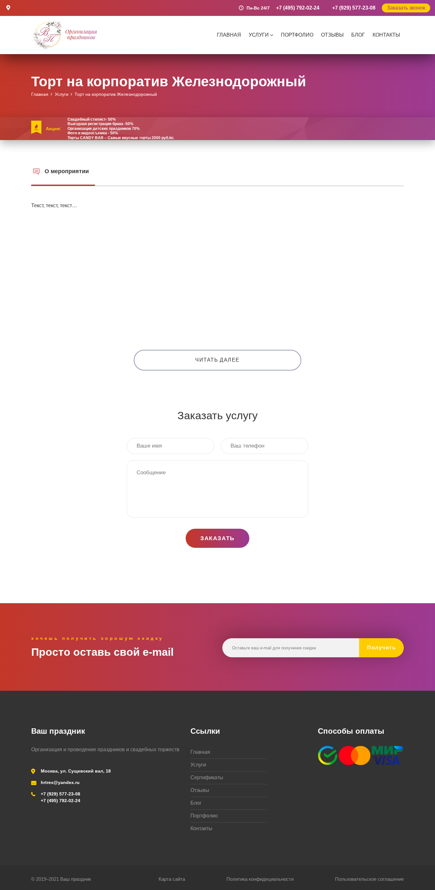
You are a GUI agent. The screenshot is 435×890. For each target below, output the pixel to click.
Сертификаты (206, 777)
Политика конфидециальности (260, 879)
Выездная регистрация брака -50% (100, 124)
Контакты (386, 35)
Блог (358, 35)
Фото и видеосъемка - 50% (93, 133)
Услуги (259, 35)
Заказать (217, 538)
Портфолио (297, 35)
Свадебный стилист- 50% (92, 119)
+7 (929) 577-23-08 (353, 8)
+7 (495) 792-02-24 (297, 8)
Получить (381, 647)
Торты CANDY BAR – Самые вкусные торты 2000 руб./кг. (121, 138)
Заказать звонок (406, 8)
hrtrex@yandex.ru (60, 782)
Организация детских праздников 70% (104, 128)
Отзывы (332, 35)
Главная (229, 35)
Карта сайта (172, 879)
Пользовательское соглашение (369, 879)
